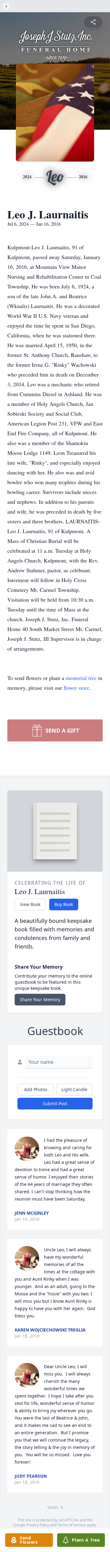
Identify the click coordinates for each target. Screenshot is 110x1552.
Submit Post (55, 1103)
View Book (30, 904)
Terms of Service (71, 1525)
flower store (76, 687)
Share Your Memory (40, 999)
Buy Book (63, 904)
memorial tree (81, 677)
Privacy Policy (37, 1525)
